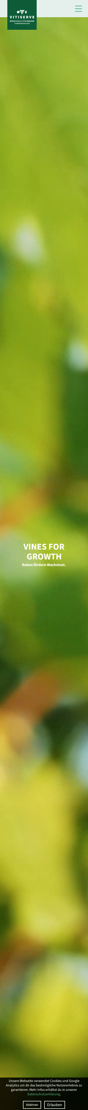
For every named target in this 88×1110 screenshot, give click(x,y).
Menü (78, 9)
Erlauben (54, 1105)
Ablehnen (32, 1105)
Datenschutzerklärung (43, 1094)
